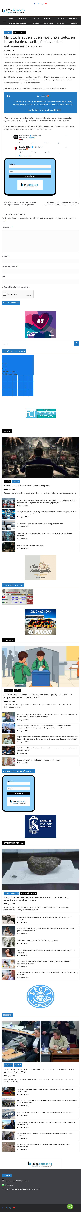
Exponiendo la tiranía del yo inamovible (30, 545)
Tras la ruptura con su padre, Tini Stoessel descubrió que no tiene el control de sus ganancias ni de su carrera (45, 929)
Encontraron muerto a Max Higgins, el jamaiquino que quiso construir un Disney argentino (44, 1134)
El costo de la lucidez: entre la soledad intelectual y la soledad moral (40, 524)
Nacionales (48, 23)
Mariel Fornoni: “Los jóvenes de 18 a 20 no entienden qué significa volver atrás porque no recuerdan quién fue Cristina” (38, 696)
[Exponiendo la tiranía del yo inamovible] (8, 547)
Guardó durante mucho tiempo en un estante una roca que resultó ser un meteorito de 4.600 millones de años (36, 898)
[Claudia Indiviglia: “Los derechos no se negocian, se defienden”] (8, 761)
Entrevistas (8, 690)
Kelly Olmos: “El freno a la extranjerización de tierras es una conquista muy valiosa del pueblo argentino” (46, 749)
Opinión (61, 18)
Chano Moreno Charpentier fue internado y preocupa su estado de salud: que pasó (21, 203)
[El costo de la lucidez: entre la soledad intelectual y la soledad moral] (8, 525)
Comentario (7, 227)
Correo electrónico (10, 266)
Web (3, 276)
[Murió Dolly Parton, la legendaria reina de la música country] (8, 942)
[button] (27, 23)
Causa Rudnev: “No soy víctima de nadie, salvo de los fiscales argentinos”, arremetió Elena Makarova (46, 1123)
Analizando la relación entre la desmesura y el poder (27, 485)
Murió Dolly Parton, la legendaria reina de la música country (37, 940)
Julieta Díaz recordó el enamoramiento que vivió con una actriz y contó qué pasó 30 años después (46, 951)
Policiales (48, 18)
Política (22, 18)
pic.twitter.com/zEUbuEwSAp (61, 104)
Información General (17, 23)
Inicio (11, 18)
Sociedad (16, 481)
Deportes (73, 18)
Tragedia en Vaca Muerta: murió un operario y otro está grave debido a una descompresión (43, 1145)
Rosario (74, 23)
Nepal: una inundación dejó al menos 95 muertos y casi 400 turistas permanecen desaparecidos (45, 1090)
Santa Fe (60, 23)
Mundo (36, 23)
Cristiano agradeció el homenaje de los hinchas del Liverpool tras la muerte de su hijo (59, 203)
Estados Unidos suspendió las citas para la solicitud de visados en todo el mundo (45, 1112)
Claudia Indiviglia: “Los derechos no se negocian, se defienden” (38, 760)
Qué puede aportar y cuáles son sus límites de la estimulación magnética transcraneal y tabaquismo (47, 973)
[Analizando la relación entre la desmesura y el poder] (40, 457)
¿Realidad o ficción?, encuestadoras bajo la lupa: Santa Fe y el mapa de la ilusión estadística (44, 534)
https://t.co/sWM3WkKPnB (37, 104)
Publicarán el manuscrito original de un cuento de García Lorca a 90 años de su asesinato (44, 918)
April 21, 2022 (55, 110)
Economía (35, 18)
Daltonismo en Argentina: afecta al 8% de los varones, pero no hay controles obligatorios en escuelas (43, 962)
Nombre (12, 164)
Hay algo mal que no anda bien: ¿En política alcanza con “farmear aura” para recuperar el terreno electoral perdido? (46, 513)
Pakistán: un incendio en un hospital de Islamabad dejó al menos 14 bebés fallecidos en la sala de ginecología (47, 1101)
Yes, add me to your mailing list (16, 287)
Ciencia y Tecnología (11, 893)
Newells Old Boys (19, 32)
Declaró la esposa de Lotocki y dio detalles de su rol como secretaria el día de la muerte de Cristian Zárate (39, 1070)
